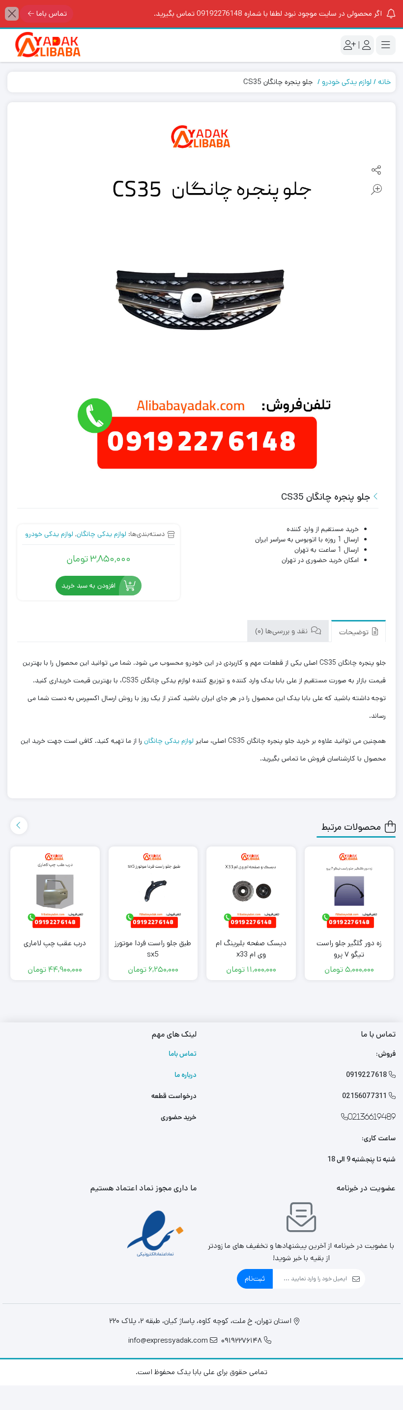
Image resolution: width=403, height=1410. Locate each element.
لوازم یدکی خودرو (347, 82)
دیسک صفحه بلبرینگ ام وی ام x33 (251, 948)
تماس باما (51, 13)
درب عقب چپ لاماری (55, 943)
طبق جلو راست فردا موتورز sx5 (153, 948)
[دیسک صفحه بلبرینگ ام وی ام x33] (251, 891)
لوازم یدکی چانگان (101, 534)
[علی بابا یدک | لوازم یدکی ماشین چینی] (46, 45)
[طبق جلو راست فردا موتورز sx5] (153, 891)
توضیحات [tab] (355, 632)
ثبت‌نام (255, 1278)
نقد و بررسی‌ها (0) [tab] (282, 631)
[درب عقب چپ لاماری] (55, 891)
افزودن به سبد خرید (88, 586)
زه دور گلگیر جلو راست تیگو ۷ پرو (349, 948)
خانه (384, 82)
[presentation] (19, 825)
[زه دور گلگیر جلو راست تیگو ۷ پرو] (349, 891)
